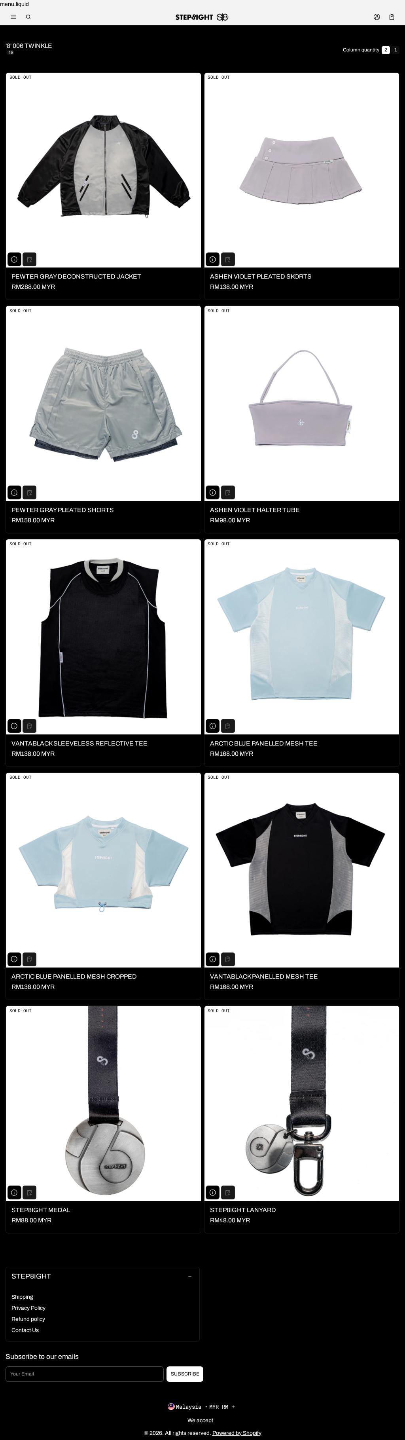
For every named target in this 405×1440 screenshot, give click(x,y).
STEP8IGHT (31, 1276)
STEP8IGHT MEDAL (40, 1210)
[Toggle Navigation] (13, 16)
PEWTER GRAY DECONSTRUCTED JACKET (76, 276)
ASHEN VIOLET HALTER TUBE (255, 510)
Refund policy (28, 1319)
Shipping (22, 1297)
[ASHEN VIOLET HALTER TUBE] (301, 403)
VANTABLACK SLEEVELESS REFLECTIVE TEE (79, 743)
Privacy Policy (28, 1308)
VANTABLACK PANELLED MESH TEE (264, 976)
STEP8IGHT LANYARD (243, 1210)
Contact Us (25, 1330)
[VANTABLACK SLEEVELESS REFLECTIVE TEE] (103, 636)
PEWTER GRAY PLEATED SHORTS (62, 510)
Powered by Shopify (236, 1433)
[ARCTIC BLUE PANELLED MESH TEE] (301, 636)
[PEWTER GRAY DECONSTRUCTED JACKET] (103, 170)
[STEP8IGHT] (202, 17)
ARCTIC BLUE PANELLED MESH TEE (264, 743)
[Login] (376, 16)
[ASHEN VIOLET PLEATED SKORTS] (301, 170)
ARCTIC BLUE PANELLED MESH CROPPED (74, 976)
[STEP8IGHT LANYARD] (301, 1103)
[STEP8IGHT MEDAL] (103, 1103)
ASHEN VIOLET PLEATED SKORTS (261, 276)
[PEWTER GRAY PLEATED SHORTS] (103, 403)
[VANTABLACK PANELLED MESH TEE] (301, 870)
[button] (28, 16)
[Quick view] (14, 259)
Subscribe (185, 1374)
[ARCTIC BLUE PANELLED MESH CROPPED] (103, 870)
